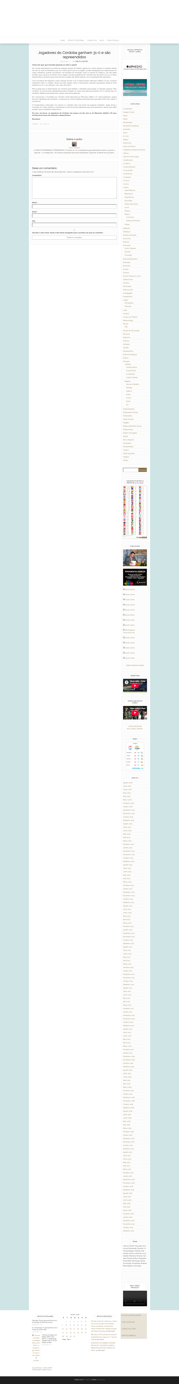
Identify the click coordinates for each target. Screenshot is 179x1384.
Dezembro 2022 (129, 933)
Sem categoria (44, 124)
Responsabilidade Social (132, 426)
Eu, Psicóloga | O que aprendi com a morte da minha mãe (44, 1329)
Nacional (126, 334)
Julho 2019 (127, 1073)
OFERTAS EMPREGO (128, 1336)
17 (41, 1332)
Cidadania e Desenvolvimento (134, 150)
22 (67, 1333)
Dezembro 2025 (129, 810)
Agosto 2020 (127, 1029)
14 (63, 1329)
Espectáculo (129, 197)
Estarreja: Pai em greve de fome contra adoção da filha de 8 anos (44, 1321)
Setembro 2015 (128, 1231)
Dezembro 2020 (129, 1015)
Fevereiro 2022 (128, 967)
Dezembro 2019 (129, 1056)
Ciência (126, 153)
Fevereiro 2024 (128, 885)
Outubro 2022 (128, 940)
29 (67, 1336)
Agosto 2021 (127, 988)
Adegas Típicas (128, 112)
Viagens (126, 457)
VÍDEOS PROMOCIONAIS (135, 665)
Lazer (125, 310)
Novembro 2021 (129, 978)
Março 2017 (127, 1169)
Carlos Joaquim (81, 61)
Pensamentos (128, 351)
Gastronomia (127, 279)
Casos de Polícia (129, 146)
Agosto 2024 (127, 865)
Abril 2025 (126, 837)
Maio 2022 (126, 957)
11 (78, 1325)
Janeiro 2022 (127, 971)
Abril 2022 (126, 961)
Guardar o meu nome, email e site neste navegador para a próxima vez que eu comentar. (67, 233)
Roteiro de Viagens (130, 433)
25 (78, 1333)
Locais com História (130, 317)
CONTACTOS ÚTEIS (128, 1329)
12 (81, 1325)
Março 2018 (127, 1128)
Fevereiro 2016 (128, 1214)
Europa (125, 269)
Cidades (128, 364)
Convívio (126, 181)
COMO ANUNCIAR (128, 1322)
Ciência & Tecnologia (131, 157)
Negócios (126, 337)
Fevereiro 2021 (128, 1008)
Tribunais (128, 306)
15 (66, 1329)
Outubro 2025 (128, 817)
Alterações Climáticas (131, 126)
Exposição (128, 201)
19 (82, 1329)
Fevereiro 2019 (128, 1091)
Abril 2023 (126, 919)
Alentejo (129, 388)
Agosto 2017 (127, 1152)
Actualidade (127, 109)
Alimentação (127, 122)
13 (51, 1344)
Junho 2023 (127, 913)
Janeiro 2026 (127, 807)
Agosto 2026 (127, 783)
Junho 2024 (127, 872)
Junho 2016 (127, 1200)
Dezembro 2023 (129, 892)
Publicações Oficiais (130, 412)
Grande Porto (131, 371)
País (126, 327)
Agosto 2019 (127, 1070)
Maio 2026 (127, 793)
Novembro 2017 (129, 1142)
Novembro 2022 (129, 937)
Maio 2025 (126, 834)
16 (70, 1329)
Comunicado (128, 170)
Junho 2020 (127, 1036)
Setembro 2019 (128, 1067)
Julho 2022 (127, 950)
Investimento (127, 297)
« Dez (64, 1339)
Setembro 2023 (128, 902)
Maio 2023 (126, 916)
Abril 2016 (126, 1207)
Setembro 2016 (128, 1190)
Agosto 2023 (127, 906)
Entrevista (126, 266)
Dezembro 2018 (129, 1097)
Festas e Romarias (131, 204)
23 (70, 1333)
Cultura (125, 187)
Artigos (125, 139)
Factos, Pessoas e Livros (132, 276)
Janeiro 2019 (127, 1094)
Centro (128, 398)
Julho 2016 (127, 1197)
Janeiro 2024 (127, 889)
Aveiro (128, 394)
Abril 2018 (126, 1125)
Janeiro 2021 (127, 1012)
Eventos (126, 273)
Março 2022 (127, 964)
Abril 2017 (126, 1166)
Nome (35, 203)
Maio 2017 (126, 1162)
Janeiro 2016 (127, 1217)
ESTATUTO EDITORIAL (76, 40)
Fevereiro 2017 (128, 1173)
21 (63, 1333)
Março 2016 (127, 1210)
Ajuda (125, 116)
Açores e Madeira (132, 384)
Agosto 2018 (127, 1111)
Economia (127, 238)
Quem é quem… (128, 419)
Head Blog (101, 1380)
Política (125, 358)
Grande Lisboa (131, 367)
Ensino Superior (130, 248)
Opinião (126, 348)
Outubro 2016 (128, 1186)
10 (74, 1325)
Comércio (126, 163)
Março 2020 (127, 1046)
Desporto (126, 228)
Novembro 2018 (129, 1101)
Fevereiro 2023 (128, 926)
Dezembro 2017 (128, 1138)
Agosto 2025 (127, 824)
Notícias (126, 341)
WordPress (87, 1380)
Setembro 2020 (128, 1026)
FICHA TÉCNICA (113, 40)
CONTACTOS (92, 40)
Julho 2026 (127, 786)
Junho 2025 (127, 831)
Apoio (125, 133)
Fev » (69, 1339)
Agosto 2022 (127, 947)
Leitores (126, 314)
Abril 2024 (126, 878)
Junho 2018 (127, 1118)
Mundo (125, 324)
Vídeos (125, 460)
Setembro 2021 (128, 984)
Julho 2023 (127, 909)
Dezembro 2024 (129, 851)
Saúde (125, 436)
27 (85, 1333)
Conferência (127, 174)
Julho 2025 (127, 827)
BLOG (102, 40)
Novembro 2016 (129, 1183)
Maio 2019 (126, 1080)
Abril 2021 (126, 1002)
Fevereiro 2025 (128, 844)
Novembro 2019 (129, 1060)
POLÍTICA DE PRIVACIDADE (131, 1315)
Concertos (130, 217)
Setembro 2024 (128, 861)
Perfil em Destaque (130, 354)
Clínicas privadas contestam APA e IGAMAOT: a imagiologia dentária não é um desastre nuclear (49, 1338)
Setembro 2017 (128, 1149)
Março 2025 (127, 841)
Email (34, 212)
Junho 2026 (127, 789)
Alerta (125, 119)
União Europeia (128, 453)
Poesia (127, 224)
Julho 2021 (127, 991)
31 (74, 1336)
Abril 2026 (126, 796)
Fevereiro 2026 (128, 803)
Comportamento (129, 167)
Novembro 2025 (129, 813)
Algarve (129, 391)
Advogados (129, 303)
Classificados (128, 160)
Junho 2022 (127, 954)
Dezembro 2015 (128, 1221)
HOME (62, 40)
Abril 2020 (126, 1043)
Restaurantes (128, 429)
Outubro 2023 (128, 899)
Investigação (127, 293)
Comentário (37, 175)
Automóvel (127, 143)
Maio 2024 (127, 875)
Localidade (130, 374)
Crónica (126, 184)
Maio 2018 (126, 1121)
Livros (127, 207)
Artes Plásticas (130, 190)
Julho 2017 (127, 1156)
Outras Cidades (132, 377)
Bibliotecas (129, 194)
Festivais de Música (133, 221)
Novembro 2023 (129, 896)
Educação (127, 245)
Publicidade (127, 416)
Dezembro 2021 (128, 974)
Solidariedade (128, 447)
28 (63, 1336)
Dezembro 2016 (129, 1179)
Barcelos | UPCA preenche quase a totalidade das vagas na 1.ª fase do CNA (104, 1337)
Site (33, 221)
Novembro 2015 (129, 1224)
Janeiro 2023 (127, 930)
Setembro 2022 (128, 943)
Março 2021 (127, 1005)
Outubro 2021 (128, 981)
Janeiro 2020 (127, 1053)
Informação (127, 286)
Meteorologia (128, 320)
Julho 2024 (127, 868)
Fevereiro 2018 (128, 1132)
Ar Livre (125, 136)
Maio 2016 (126, 1203)
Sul (127, 405)
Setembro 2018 (128, 1108)
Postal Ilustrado (128, 409)
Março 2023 (127, 923)
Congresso (127, 177)
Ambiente (126, 129)
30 (71, 1336)
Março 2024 (127, 882)
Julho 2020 (127, 1032)
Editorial (126, 242)
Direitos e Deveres (129, 235)
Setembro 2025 (128, 820)
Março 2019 (127, 1087)
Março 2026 (127, 800)
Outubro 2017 (128, 1145)
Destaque (126, 232)
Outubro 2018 (128, 1104)
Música (127, 214)
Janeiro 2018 (127, 1135)
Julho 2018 (127, 1114)
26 (82, 1333)
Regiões (128, 381)
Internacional (128, 290)
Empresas (126, 262)
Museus (127, 211)
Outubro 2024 (128, 858)
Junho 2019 (127, 1077)
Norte (128, 401)
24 (41, 1324)
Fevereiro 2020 (128, 1049)
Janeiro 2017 (127, 1176)
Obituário (126, 344)
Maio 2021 (126, 998)
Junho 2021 (127, 995)
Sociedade (127, 443)
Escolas (127, 252)
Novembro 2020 (129, 1019)
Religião (126, 423)
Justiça (125, 300)
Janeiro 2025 (127, 848)
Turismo (126, 450)
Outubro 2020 (128, 1022)
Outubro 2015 (128, 1227)
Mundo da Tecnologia (131, 331)
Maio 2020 (127, 1039)
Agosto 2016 (127, 1193)
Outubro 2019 (128, 1063)
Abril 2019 (126, 1084)
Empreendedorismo (130, 259)
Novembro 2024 (129, 854)
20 (86, 1329)
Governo (126, 283)
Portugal (126, 361)
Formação (128, 255)
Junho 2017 (127, 1159)
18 (78, 1329)
